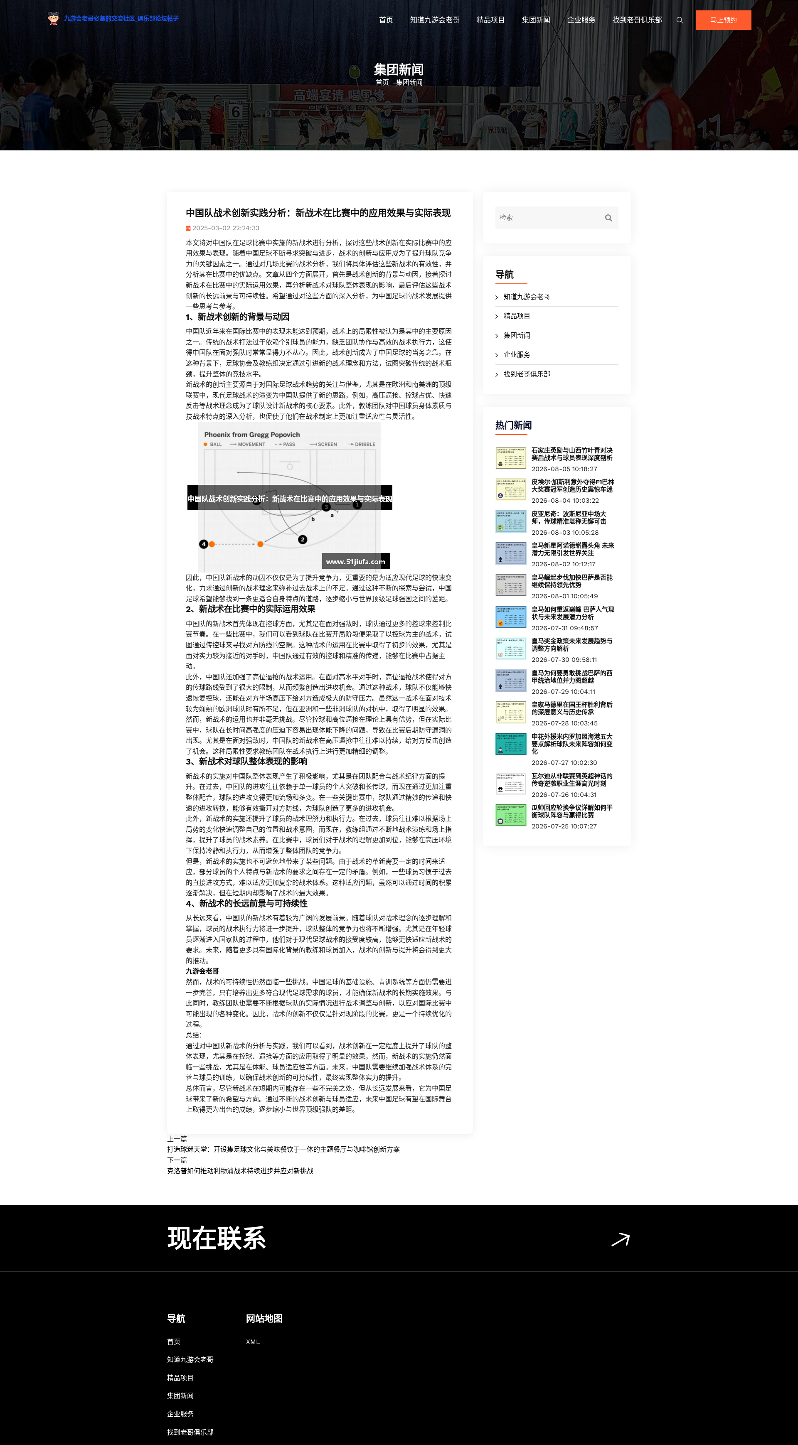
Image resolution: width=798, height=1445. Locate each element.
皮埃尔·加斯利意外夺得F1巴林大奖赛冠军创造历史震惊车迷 (573, 485)
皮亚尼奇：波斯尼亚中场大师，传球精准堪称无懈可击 (569, 517)
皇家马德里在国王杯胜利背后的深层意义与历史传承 (572, 708)
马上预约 (723, 20)
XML (253, 1342)
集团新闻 (536, 20)
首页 (386, 20)
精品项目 (491, 20)
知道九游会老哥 (435, 20)
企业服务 (581, 20)
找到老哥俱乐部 (637, 20)
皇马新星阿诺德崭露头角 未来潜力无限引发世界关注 (573, 549)
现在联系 (217, 1238)
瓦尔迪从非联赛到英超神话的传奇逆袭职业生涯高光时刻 (572, 779)
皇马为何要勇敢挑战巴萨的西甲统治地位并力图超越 (572, 676)
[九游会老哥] (131, 18)
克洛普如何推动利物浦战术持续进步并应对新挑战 (240, 1171)
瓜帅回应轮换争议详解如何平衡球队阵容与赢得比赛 (572, 811)
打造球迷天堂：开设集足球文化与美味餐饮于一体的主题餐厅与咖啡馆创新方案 (283, 1149)
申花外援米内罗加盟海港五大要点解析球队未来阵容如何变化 (572, 744)
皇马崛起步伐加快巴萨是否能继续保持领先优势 (572, 581)
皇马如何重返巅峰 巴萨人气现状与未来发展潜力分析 (573, 613)
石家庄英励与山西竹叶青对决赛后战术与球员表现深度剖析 (572, 454)
